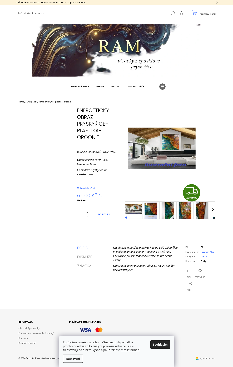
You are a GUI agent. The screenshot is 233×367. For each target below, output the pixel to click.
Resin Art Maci (208, 251)
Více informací (130, 350)
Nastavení (73, 359)
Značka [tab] (84, 266)
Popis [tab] (82, 248)
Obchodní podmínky (29, 328)
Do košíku (104, 214)
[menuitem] (80, 86)
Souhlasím (160, 344)
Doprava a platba (27, 343)
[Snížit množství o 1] (87, 216)
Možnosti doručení (86, 188)
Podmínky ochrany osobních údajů (36, 333)
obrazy (204, 256)
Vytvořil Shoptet (207, 358)
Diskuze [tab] (84, 257)
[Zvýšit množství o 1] (87, 212)
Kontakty (23, 338)
